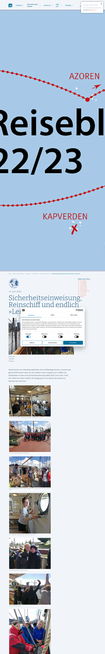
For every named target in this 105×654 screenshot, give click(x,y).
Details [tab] (52, 315)
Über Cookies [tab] (73, 315)
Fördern (68, 5)
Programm (93, 10)
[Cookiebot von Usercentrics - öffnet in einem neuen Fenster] (77, 310)
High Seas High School (32, 5)
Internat (19, 5)
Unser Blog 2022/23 (45, 273)
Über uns (57, 5)
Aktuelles (47, 5)
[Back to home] (10, 5)
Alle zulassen (73, 342)
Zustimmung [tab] (31, 315)
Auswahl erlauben (52, 342)
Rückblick (28, 273)
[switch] (44, 337)
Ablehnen (32, 342)
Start (9, 273)
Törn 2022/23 (35, 273)
